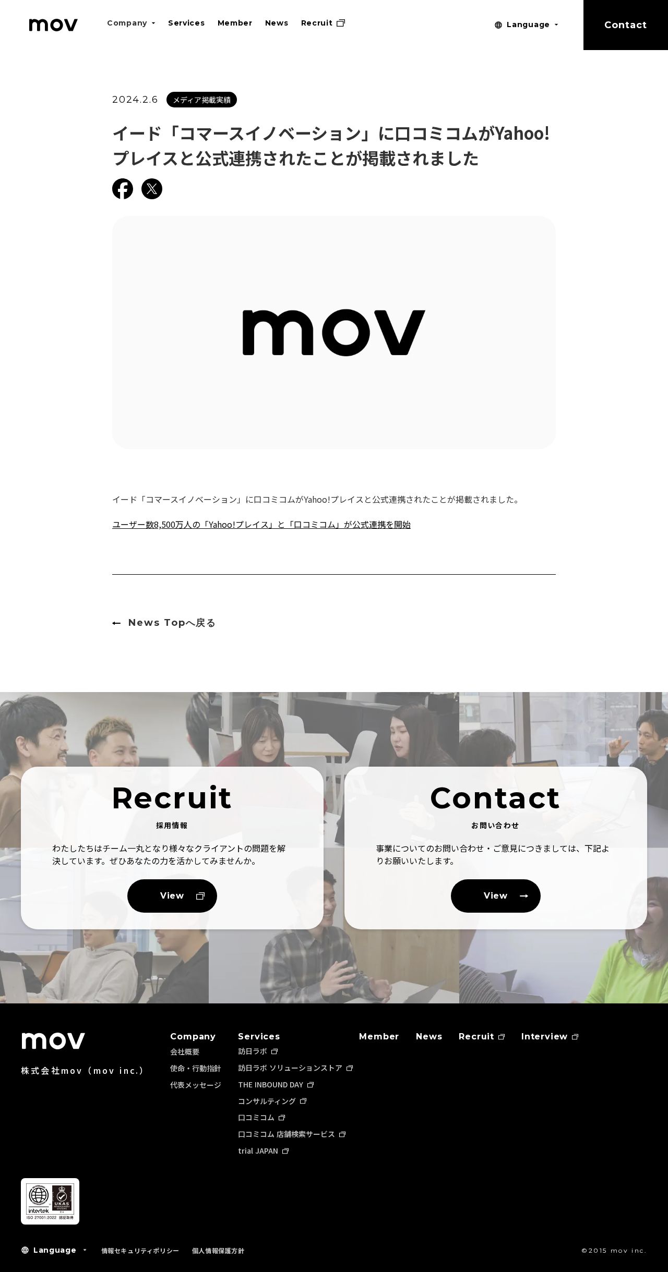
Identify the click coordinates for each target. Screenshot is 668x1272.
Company (193, 1037)
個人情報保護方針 (218, 1250)
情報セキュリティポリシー (140, 1250)
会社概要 (184, 1051)
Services (259, 1037)
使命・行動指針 (195, 1068)
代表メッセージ (195, 1085)
